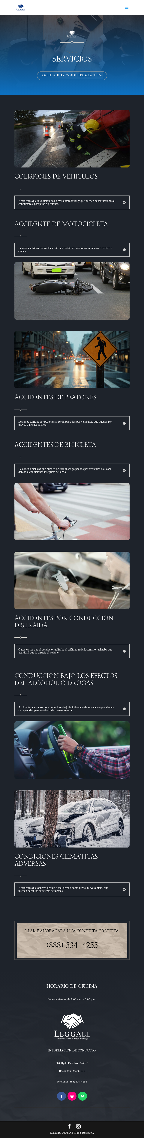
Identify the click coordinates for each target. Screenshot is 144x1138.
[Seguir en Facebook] (61, 1096)
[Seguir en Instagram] (72, 1096)
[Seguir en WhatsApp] (82, 1096)
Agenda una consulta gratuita (72, 75)
